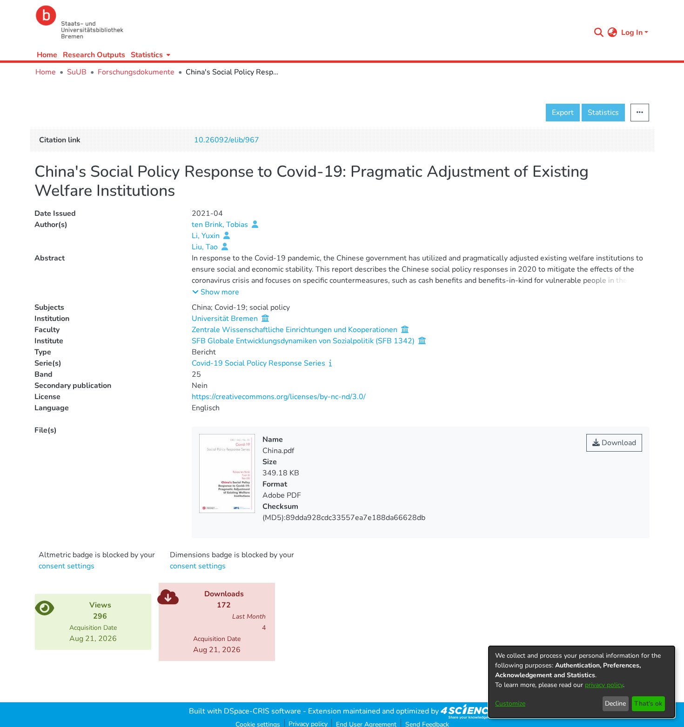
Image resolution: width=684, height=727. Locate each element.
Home (47, 55)
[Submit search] (599, 32)
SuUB (77, 72)
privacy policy (604, 684)
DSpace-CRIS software (262, 711)
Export (563, 112)
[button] (216, 292)
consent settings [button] (66, 566)
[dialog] (582, 682)
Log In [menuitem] (632, 32)
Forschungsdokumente (136, 72)
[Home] (310, 22)
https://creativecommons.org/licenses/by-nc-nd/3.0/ (279, 397)
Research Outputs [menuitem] (94, 55)
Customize (510, 703)
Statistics (603, 112)
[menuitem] (149, 54)
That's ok (648, 703)
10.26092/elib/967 (226, 140)
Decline (615, 703)
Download (618, 443)
